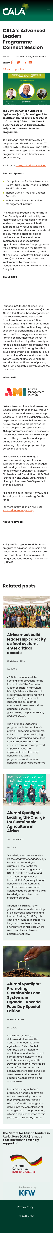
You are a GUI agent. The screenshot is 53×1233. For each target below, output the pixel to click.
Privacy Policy (25, 1207)
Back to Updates (14, 69)
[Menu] (48, 11)
